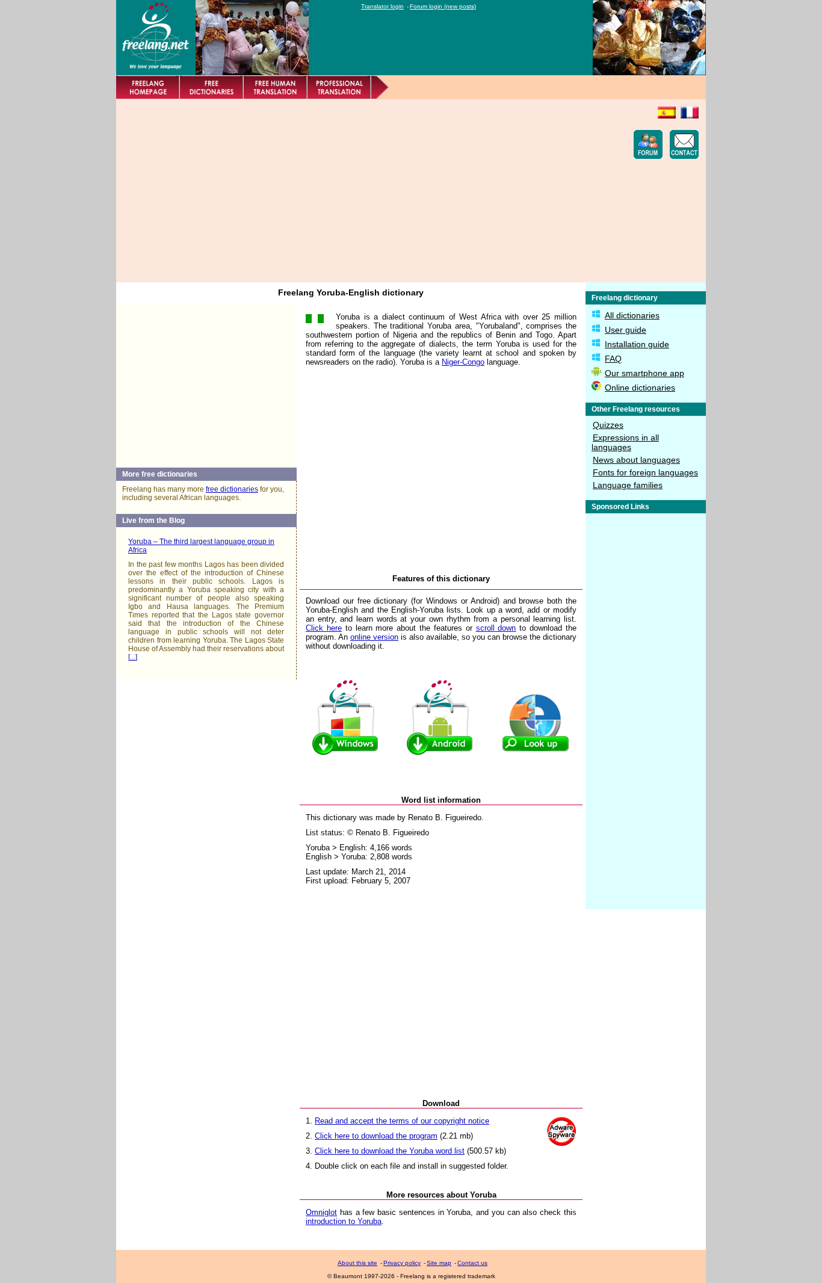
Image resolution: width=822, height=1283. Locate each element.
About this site (357, 1263)
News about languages (636, 460)
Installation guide (637, 344)
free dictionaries (232, 489)
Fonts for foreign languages (645, 472)
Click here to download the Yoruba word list (390, 1150)
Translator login (382, 6)
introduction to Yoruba (344, 1221)
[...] (132, 657)
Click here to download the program (376, 1135)
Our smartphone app (644, 373)
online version (374, 637)
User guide (625, 330)
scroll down (496, 627)
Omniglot (321, 1212)
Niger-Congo (463, 361)
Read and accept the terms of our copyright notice (402, 1120)
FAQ (613, 358)
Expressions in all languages (625, 442)
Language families (628, 485)
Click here (324, 627)
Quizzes (608, 425)
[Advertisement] (342, 191)
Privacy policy (402, 1263)
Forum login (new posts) (443, 6)
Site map (439, 1263)
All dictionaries (632, 315)
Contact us (472, 1263)
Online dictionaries (640, 387)
